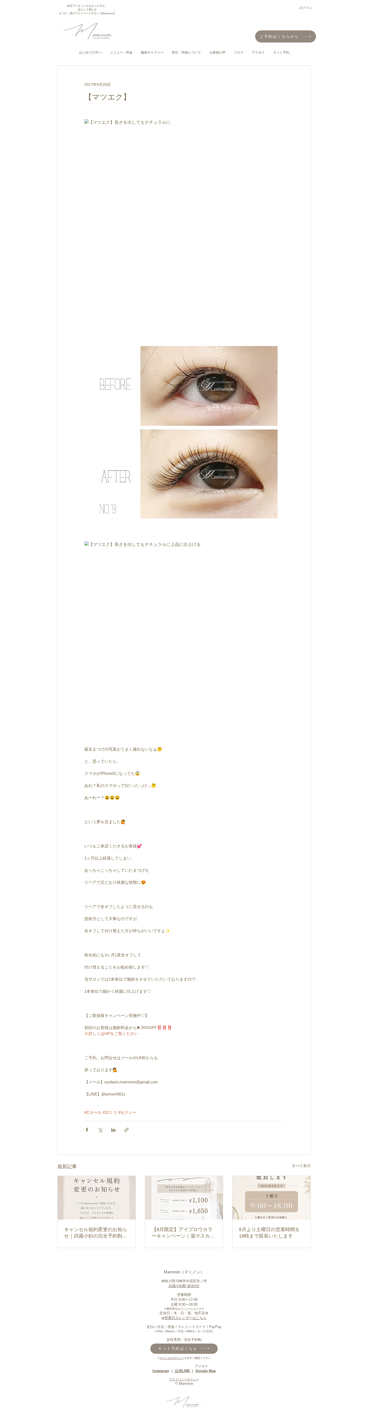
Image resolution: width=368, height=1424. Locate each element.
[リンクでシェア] (126, 1129)
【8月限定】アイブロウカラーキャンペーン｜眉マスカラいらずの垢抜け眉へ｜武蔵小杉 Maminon (183, 1233)
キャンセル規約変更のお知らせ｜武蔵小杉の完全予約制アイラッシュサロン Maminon (95, 1233)
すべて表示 (301, 1166)
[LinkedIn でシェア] (113, 1129)
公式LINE (182, 1371)
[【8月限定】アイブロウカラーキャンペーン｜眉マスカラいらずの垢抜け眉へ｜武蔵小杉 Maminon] (184, 1198)
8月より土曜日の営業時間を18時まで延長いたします (269, 1233)
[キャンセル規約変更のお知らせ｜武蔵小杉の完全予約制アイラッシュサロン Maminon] (97, 1198)
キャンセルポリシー (172, 1357)
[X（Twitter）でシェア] (100, 1129)
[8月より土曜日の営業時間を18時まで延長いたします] (271, 1198)
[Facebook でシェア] (86, 1129)
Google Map (206, 1371)
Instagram (160, 1371)
